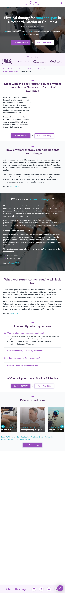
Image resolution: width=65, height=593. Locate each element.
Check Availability (44, 42)
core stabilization (23, 437)
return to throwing (8, 437)
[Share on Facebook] (41, 589)
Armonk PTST (14, 263)
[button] (5, 3)
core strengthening (23, 439)
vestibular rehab (37, 437)
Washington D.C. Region (26, 69)
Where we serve (9, 69)
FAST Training (14, 186)
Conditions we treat (10, 71)
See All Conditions (33, 445)
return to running (7, 439)
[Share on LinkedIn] (49, 589)
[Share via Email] (34, 589)
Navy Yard (41, 69)
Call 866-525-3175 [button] (21, 42)
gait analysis (50, 437)
